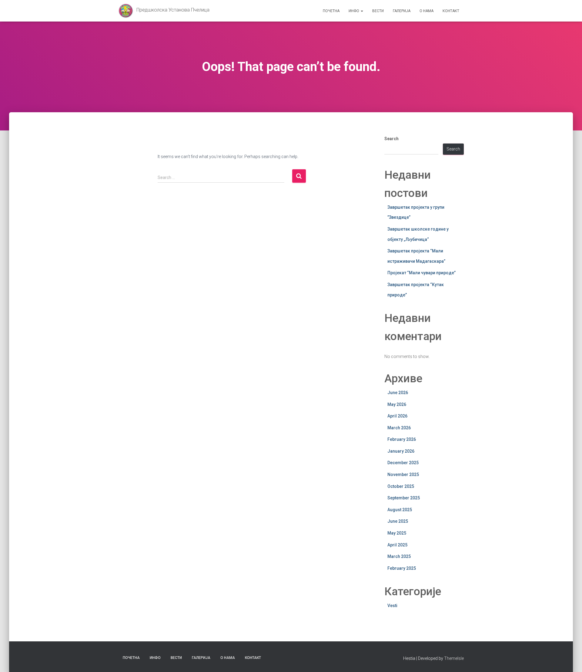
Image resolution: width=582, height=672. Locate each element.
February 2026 (401, 439)
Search (391, 138)
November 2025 (403, 474)
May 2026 (396, 404)
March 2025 (399, 556)
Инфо (354, 11)
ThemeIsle (454, 658)
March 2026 (399, 427)
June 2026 (397, 392)
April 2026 (397, 416)
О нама (426, 11)
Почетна (331, 11)
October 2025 (400, 486)
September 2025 (403, 497)
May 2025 (396, 533)
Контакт (451, 11)
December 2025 (403, 462)
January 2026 (400, 451)
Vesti (392, 605)
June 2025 (397, 521)
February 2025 (401, 568)
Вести (378, 11)
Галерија (401, 11)
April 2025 (397, 544)
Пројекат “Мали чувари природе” (421, 272)
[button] (361, 11)
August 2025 (399, 509)
